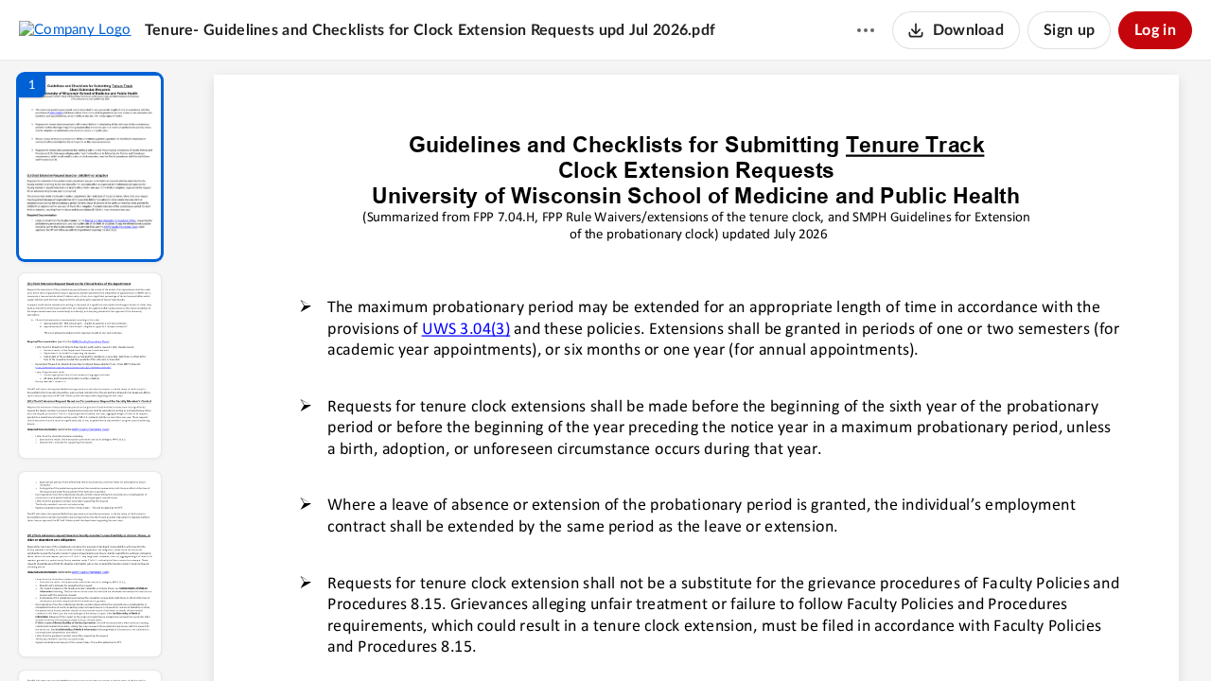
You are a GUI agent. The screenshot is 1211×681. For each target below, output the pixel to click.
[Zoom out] (698, 634)
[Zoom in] (762, 634)
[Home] (75, 29)
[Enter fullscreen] (870, 635)
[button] (90, 167)
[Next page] (658, 634)
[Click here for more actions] (866, 30)
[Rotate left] (800, 635)
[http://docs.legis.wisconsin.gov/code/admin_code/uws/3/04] (465, 327)
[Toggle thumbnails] (522, 635)
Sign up (1069, 30)
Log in (1155, 30)
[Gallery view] (836, 635)
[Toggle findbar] (556, 635)
